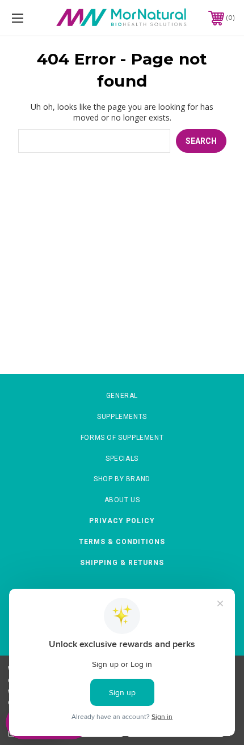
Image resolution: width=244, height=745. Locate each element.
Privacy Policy (122, 521)
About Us (122, 500)
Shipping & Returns (122, 563)
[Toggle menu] (34, 17)
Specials (122, 459)
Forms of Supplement (122, 438)
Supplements (122, 417)
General (122, 396)
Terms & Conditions (122, 542)
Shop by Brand (122, 479)
